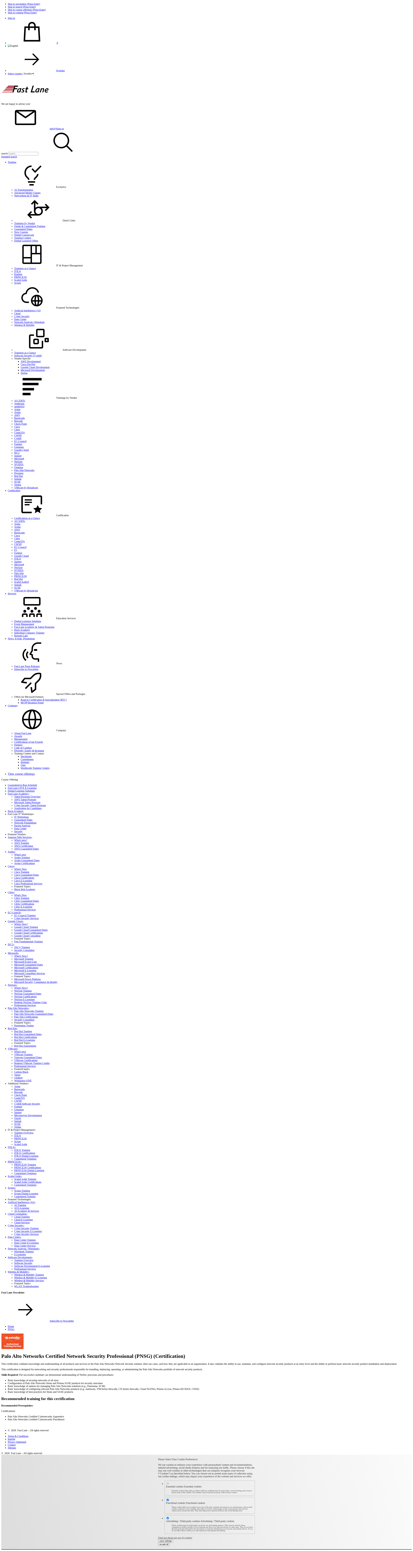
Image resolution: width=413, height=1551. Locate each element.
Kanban (18, 274)
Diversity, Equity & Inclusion (29, 750)
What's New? (21, 924)
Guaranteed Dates (23, 229)
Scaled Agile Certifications (27, 1182)
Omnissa (18, 467)
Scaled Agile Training (25, 1179)
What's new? (20, 840)
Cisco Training (21, 872)
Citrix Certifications (24, 903)
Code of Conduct (23, 747)
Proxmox (19, 473)
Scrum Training (22, 1190)
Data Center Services (25, 1245)
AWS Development (31, 361)
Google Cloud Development (35, 367)
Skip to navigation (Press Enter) (24, 4)
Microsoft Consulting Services (29, 973)
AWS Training (21, 843)
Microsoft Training (23, 959)
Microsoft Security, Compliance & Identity (35, 982)
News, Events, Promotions (21, 638)
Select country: (15, 73)
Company (13, 705)
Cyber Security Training (26, 1228)
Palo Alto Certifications (26, 1016)
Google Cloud (21, 450)
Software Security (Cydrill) (28, 355)
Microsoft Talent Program (27, 802)
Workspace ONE (23, 1080)
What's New (20, 869)
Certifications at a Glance (27, 518)
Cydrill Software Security (27, 1103)
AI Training (20, 1205)
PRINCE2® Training (25, 1164)
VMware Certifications (26, 1060)
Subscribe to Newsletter (26, 669)
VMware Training (23, 1054)
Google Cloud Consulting (27, 935)
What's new (20, 854)
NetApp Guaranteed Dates (27, 993)
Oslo (23, 765)
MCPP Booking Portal (32, 702)
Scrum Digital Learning (26, 1193)
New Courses (21, 232)
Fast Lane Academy (18, 793)
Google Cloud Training (26, 927)
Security (18, 831)
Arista (17, 409)
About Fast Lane (22, 733)
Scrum (17, 283)
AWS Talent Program (25, 799)
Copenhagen (27, 759)
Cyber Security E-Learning (28, 1231)
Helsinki (25, 762)
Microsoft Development (33, 370)
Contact (12, 1444)
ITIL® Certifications (24, 1153)
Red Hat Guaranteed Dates (28, 1034)
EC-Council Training (25, 915)
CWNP (18, 435)
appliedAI (19, 406)
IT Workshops (21, 817)
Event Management (24, 624)
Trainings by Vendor (24, 223)
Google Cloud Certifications (28, 932)
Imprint (11, 1439)
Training (12, 162)
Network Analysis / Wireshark (29, 322)
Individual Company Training (29, 632)
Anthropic (19, 403)
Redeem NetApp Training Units (30, 1002)
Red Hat (18, 476)
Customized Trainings (25, 1158)
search (4, 153)
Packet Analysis (22, 825)
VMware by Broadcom (26, 487)
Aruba (17, 412)
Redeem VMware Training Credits (32, 1063)
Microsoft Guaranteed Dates (28, 964)
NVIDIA (19, 464)
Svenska (60, 70)
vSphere (18, 1077)
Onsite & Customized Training (29, 226)
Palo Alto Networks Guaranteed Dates (33, 1014)
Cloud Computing (17, 1214)
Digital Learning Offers (26, 240)
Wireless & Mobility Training (29, 1274)
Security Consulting (24, 950)
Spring (24, 373)
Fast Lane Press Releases (27, 666)
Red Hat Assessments (25, 1045)
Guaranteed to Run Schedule (22, 785)
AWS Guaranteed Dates (26, 848)
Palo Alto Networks (24, 470)
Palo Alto (19, 573)
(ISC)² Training (22, 947)
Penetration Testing (24, 1025)
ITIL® (17, 271)
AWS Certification (23, 846)
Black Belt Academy (24, 889)
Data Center (20, 319)
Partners (18, 744)
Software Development (20, 1257)
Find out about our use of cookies (175, 1537)
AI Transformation (23, 189)
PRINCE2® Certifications (27, 1167)
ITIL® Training (22, 1150)
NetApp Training (23, 990)
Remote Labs (21, 635)
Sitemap (12, 1447)
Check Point (20, 424)
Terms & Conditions (18, 1436)
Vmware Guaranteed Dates (28, 1057)
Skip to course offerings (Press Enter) (27, 9)
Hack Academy (22, 630)
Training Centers (22, 237)
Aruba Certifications (24, 863)
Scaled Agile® (21, 582)
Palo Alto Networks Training (29, 1011)
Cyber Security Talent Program (30, 805)
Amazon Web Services (20, 837)
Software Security (23, 1263)
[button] (29, 73)
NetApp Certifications (25, 996)
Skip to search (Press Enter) (22, 6)
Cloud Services (22, 1222)
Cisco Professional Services (28, 883)
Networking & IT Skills (26, 195)
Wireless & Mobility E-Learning (30, 1277)
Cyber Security (22, 316)
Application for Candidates (28, 808)
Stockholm (26, 756)
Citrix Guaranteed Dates (26, 901)
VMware (13, 1048)
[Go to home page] (25, 101)
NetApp (18, 461)
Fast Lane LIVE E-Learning (22, 788)
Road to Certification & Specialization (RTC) (44, 699)
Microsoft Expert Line (25, 961)
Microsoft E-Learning (25, 970)
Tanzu (17, 1074)
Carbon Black (21, 1072)
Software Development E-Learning (32, 1266)
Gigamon (19, 447)
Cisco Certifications (24, 877)
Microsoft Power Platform (27, 979)
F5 (15, 550)
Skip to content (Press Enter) (22, 12)
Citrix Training (21, 898)
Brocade (18, 421)
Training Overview (24, 1132)
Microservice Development (28, 1115)
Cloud (17, 313)
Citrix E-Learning (23, 906)
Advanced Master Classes (27, 192)
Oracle (17, 1118)
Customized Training (24, 1196)
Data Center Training (25, 1240)
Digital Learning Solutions (27, 621)
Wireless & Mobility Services (29, 1280)
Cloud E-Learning (23, 1219)
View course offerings (21, 774)
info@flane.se (57, 128)
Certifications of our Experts (28, 742)
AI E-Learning (21, 1208)
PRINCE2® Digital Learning (29, 1170)
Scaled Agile (20, 280)
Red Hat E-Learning (24, 1040)
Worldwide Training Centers (35, 768)
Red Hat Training (23, 1031)
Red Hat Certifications (25, 1037)
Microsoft (19, 458)
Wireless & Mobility (24, 325)
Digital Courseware (24, 235)
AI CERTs (19, 400)
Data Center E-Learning (26, 1242)
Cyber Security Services (26, 918)
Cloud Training (22, 1216)
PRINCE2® (20, 277)
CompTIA (19, 432)
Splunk (17, 479)
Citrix (17, 429)
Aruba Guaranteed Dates (27, 860)
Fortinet (18, 444)
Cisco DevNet (28, 364)
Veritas (17, 484)
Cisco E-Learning (23, 880)
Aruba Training (22, 857)
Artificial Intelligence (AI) (27, 310)
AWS (17, 415)
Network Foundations (25, 822)
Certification (14, 490)
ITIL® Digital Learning (26, 1156)
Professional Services (25, 909)
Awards (18, 736)
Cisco (17, 426)
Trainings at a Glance (25, 268)
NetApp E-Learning (24, 999)
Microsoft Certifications (26, 967)
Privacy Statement (17, 1442)
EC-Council (20, 441)
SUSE (17, 481)
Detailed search (9, 156)
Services (12, 593)
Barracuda (19, 418)
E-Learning (20, 1254)
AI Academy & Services (26, 1211)
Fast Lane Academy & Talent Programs (34, 627)
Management (20, 739)
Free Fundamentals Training (28, 941)
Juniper (18, 455)
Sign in (11, 18)
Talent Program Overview (27, 796)
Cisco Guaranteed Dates (26, 875)
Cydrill (17, 438)
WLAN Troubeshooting (26, 1286)
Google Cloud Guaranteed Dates (31, 930)
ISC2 (17, 452)
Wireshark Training (24, 1251)
